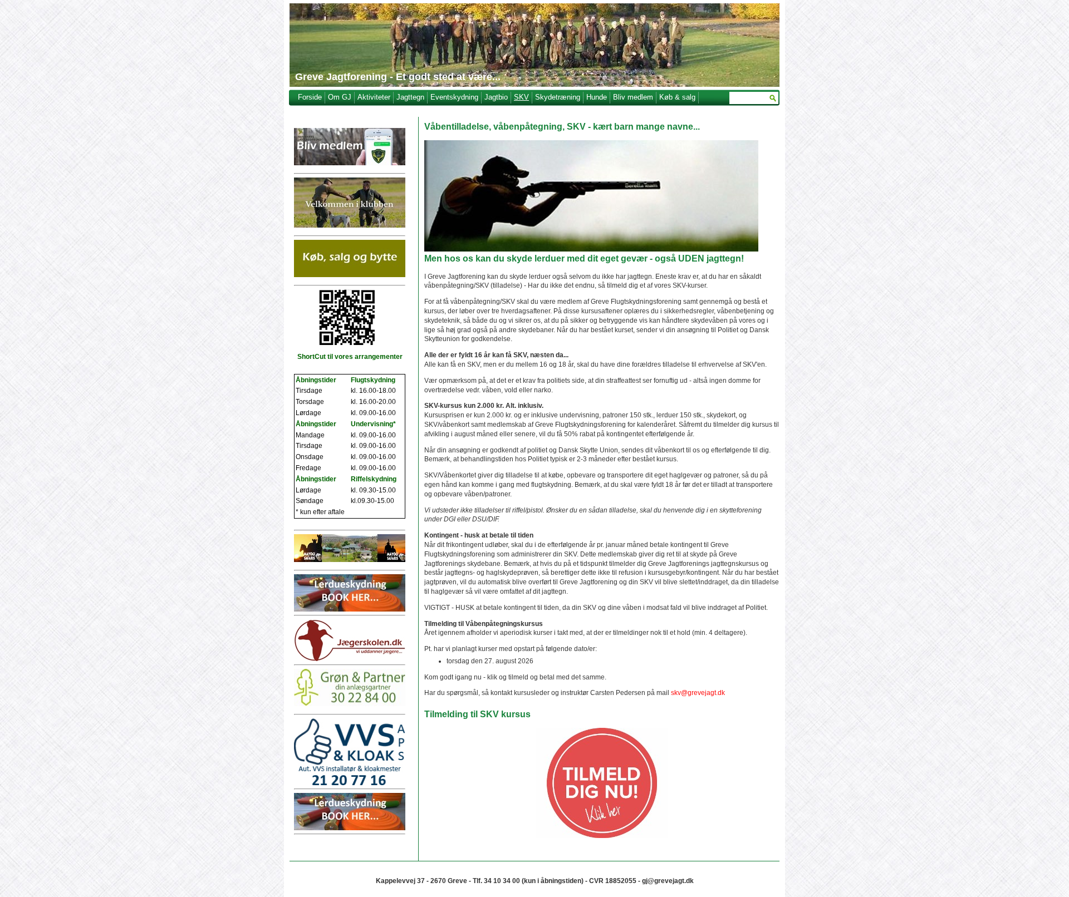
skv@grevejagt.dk (698, 693)
